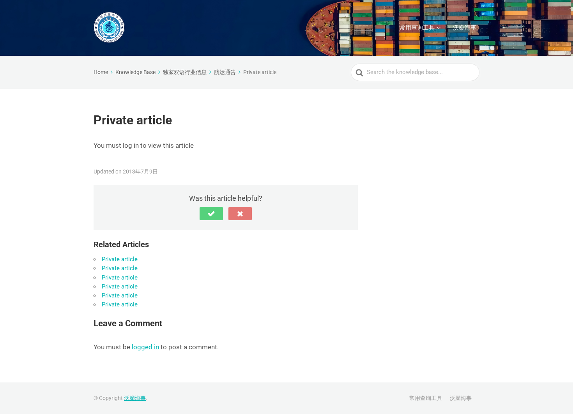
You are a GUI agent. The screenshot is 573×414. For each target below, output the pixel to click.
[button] (211, 213)
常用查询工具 (417, 27)
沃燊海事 (464, 27)
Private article (120, 259)
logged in (145, 347)
